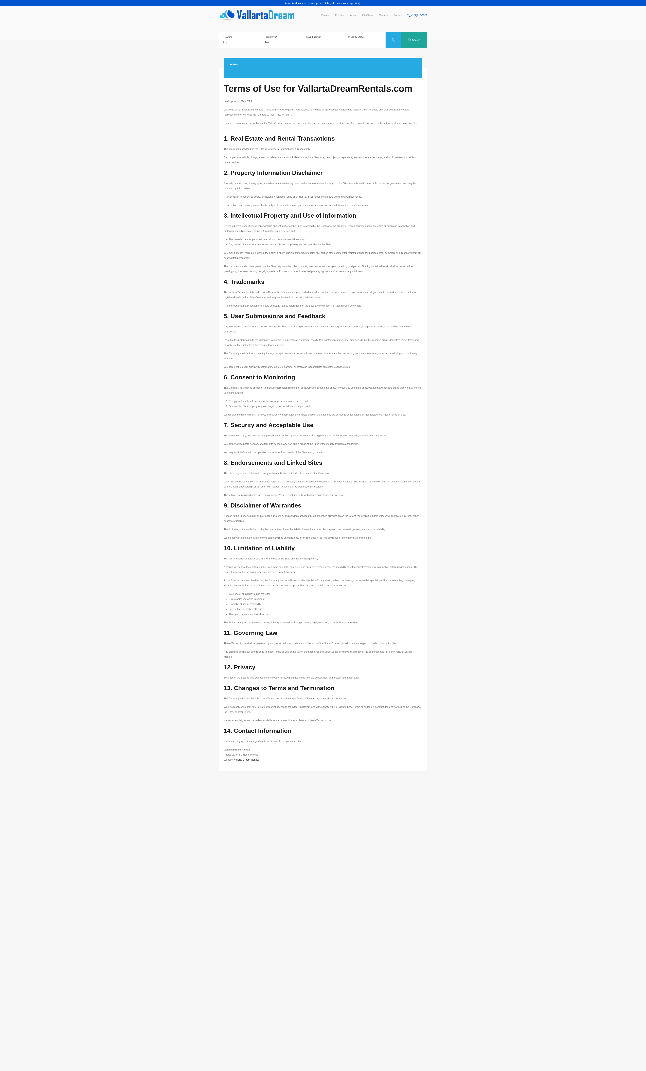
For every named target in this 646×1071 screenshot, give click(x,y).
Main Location (313, 36)
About (353, 15)
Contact (397, 15)
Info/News (367, 15)
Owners (383, 15)
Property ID (271, 36)
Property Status (356, 36)
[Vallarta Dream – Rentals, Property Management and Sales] (256, 19)
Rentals (325, 15)
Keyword (227, 36)
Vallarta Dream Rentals (246, 759)
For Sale (339, 15)
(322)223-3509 (419, 15)
